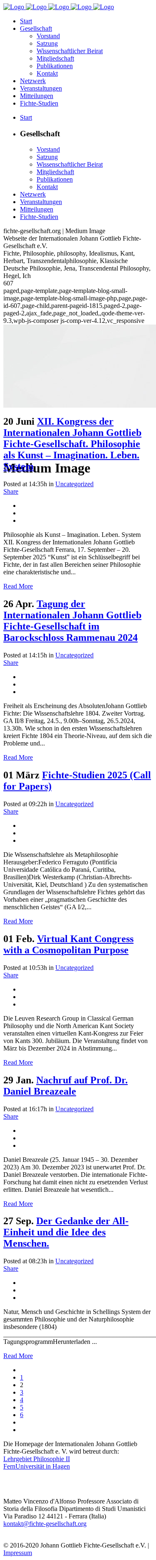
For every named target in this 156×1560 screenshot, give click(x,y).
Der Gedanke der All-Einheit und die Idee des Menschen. (66, 1232)
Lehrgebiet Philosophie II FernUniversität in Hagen (36, 1462)
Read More (18, 586)
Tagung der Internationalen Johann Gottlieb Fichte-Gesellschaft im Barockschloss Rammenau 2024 (72, 620)
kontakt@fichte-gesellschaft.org (45, 1523)
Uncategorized (74, 483)
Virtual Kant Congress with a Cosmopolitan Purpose (68, 944)
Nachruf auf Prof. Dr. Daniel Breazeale (65, 1086)
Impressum (17, 1552)
